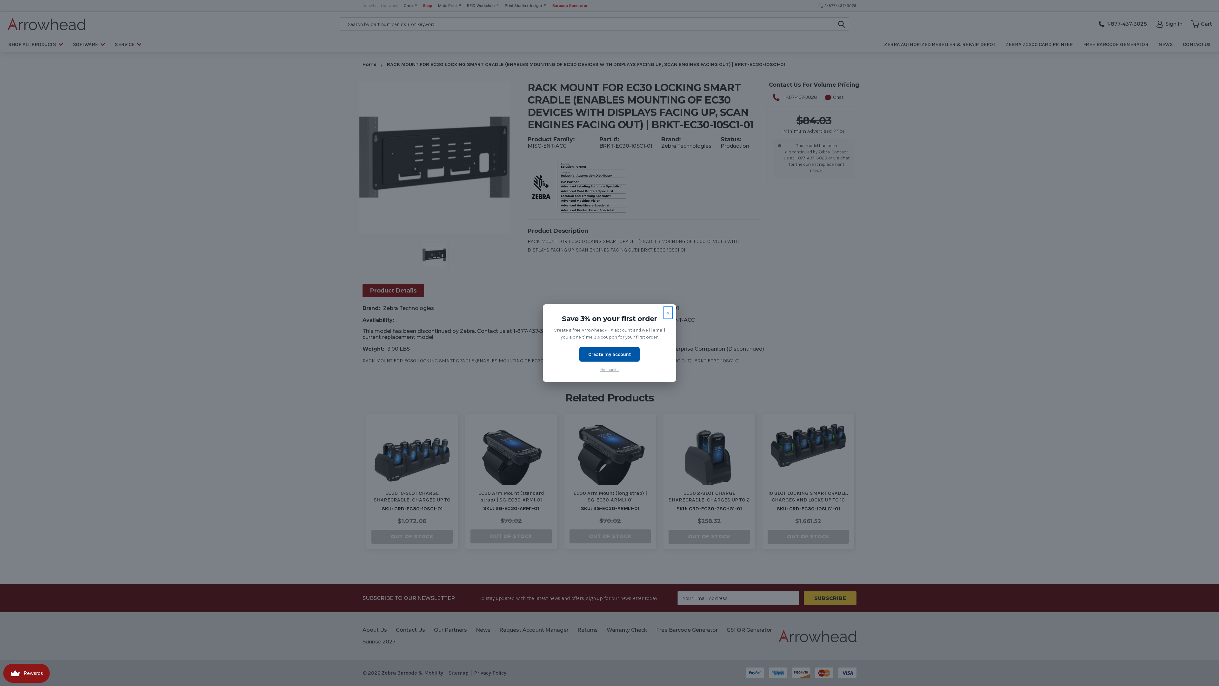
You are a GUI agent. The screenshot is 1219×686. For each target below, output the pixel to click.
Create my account (609, 354)
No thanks (609, 369)
